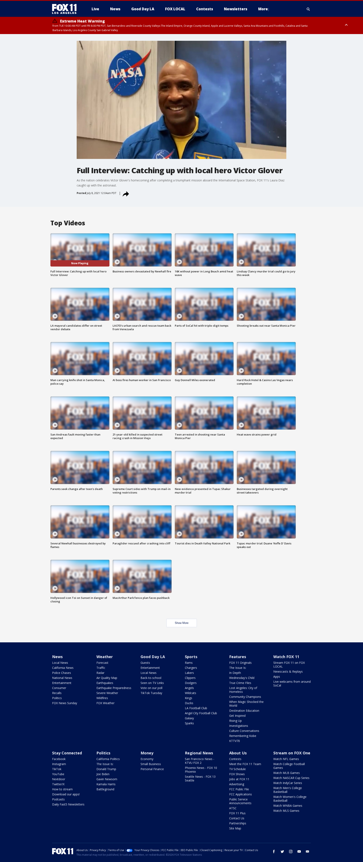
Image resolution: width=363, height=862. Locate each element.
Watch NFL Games (286, 759)
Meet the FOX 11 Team (245, 764)
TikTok (56, 769)
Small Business (151, 764)
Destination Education (244, 711)
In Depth (235, 673)
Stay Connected (67, 752)
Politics (57, 698)
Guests (145, 663)
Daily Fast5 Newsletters (68, 804)
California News (63, 668)
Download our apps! (66, 794)
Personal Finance (152, 769)
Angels (189, 688)
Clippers (190, 678)
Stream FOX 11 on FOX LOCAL (289, 664)
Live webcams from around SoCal (292, 683)
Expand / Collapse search (308, 9)
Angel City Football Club (201, 713)
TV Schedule (237, 769)
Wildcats (190, 693)
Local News (60, 663)
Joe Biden (102, 774)
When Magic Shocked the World (246, 704)
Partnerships (237, 823)
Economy (147, 759)
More (263, 9)
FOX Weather (105, 703)
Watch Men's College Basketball (287, 790)
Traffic (100, 668)
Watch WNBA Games (287, 806)
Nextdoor (58, 779)
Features (237, 656)
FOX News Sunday (64, 703)
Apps (276, 677)
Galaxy (189, 718)
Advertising (236, 784)
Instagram (59, 764)
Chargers (191, 668)
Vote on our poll (151, 688)
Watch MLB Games (286, 773)
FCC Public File (239, 789)
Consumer (59, 688)
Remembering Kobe (242, 736)
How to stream (62, 789)
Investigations (238, 726)
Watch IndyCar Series (287, 783)
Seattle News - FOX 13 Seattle (200, 778)
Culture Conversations (244, 731)
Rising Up (235, 721)
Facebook (59, 759)
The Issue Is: (237, 668)
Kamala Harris (106, 784)
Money (147, 752)
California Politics (108, 759)
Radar (100, 673)
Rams (189, 663)
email (307, 851)
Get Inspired (237, 716)
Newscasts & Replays (288, 671)
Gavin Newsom (106, 779)
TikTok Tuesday (151, 693)
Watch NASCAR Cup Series (291, 778)
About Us (238, 752)
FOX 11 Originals (240, 663)
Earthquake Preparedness (113, 688)
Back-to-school (151, 678)
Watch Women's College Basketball (289, 799)
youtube (299, 851)
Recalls (57, 693)
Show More (181, 622)
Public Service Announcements (240, 801)
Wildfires (102, 698)
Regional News (199, 752)
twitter (282, 851)
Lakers (189, 673)
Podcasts (58, 799)
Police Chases (61, 673)
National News (62, 678)
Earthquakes (104, 683)
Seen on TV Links (152, 683)
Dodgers (191, 683)
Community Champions (245, 697)
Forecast (102, 663)
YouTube (58, 774)
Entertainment (61, 683)
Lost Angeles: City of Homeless (243, 690)
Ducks (189, 703)
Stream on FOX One (291, 752)
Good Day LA (153, 656)
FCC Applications (240, 794)
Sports (191, 656)
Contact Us (236, 818)
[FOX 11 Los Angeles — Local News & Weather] (66, 9)
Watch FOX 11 (286, 656)
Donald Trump (106, 769)
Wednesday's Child (241, 678)
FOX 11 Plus (237, 813)
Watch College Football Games (289, 766)
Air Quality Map (106, 678)
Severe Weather (107, 693)
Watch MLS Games (286, 811)
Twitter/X (58, 784)
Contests (235, 759)
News (57, 656)
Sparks (189, 723)
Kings (188, 698)
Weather (104, 656)
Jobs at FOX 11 (239, 779)
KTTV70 (234, 741)
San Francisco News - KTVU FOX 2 (199, 761)
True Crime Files (240, 683)
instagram (290, 851)
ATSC (233, 808)
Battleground (105, 789)
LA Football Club (196, 708)
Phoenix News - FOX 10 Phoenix (201, 770)
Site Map (235, 828)
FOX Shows (237, 774)
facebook (274, 851)
